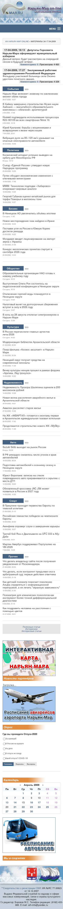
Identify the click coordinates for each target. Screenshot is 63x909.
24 (39, 807)
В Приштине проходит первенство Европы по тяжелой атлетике (29, 507)
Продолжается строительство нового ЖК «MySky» (31, 425)
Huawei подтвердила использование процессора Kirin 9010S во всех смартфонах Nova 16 (31, 118)
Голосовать (8, 764)
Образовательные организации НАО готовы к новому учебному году (29, 274)
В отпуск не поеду (13, 753)
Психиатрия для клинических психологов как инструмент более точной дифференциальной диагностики (30, 597)
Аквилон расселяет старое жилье (22, 408)
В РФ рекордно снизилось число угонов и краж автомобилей (29, 456)
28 (15, 811)
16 (31, 802)
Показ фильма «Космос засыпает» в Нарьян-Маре (29, 351)
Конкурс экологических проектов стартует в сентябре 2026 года (27, 250)
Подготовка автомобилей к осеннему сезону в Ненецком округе (29, 466)
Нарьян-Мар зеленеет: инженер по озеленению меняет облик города (30, 95)
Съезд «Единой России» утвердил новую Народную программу (26, 166)
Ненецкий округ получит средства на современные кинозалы (24, 361)
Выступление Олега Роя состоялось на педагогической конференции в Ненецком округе (31, 285)
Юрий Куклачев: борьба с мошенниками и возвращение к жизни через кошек (27, 129)
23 (31, 807)
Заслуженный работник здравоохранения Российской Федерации (30, 71)
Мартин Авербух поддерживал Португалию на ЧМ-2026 (29, 545)
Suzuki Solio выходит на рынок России (24, 447)
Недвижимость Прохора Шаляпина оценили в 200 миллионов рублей (31, 388)
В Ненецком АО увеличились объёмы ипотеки (29, 213)
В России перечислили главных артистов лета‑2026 (26, 333)
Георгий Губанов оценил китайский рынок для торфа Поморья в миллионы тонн (29, 197)
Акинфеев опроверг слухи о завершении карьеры (31, 526)
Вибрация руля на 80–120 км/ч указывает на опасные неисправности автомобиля (28, 139)
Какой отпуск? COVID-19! (16, 758)
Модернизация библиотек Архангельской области (31, 342)
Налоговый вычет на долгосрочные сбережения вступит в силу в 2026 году (30, 305)
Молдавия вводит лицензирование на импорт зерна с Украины (29, 240)
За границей (10, 739)
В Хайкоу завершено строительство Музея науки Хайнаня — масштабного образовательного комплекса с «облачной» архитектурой (30, 106)
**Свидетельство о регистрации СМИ (21, 888)
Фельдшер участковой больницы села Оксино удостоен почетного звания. (29, 77)
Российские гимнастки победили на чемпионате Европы (30, 517)
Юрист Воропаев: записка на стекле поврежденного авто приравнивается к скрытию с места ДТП (31, 478)
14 (15, 802)
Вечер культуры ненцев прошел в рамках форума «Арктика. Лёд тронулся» (31, 371)
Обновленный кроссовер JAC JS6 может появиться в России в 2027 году (26, 490)
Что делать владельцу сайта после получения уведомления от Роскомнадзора (29, 562)
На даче (9, 748)
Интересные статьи (31, 630)
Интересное (31, 628)
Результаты (20, 764)
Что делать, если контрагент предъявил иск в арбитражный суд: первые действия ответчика (29, 573)
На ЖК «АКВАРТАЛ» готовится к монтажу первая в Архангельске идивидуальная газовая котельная (31, 417)
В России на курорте (14, 744)
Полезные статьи (31, 626)
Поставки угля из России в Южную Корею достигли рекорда (26, 230)
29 (23, 811)
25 (47, 807)
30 (31, 811)
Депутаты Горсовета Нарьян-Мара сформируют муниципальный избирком (30, 53)
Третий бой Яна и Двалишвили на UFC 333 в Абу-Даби (31, 535)
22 (23, 807)
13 (7, 802)
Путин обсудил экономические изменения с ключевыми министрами (28, 177)
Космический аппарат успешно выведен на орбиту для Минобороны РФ (27, 156)
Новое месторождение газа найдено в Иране (29, 221)
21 (15, 807)
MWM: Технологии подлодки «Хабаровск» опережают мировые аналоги (27, 187)
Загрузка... (9, 685)
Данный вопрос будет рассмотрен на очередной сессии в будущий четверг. (30, 60)
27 (7, 811)
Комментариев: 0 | (30, 64)
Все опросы (31, 764)
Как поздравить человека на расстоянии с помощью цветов (27, 609)
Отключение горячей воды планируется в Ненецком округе (26, 295)
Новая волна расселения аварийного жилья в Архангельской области (29, 399)
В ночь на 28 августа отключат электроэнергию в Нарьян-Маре (31, 316)
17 (39, 802)
